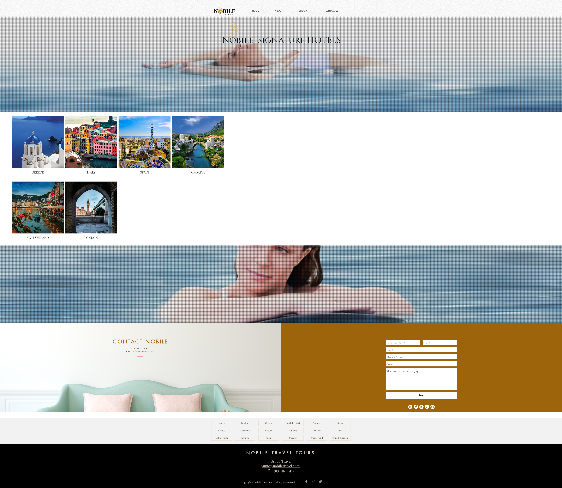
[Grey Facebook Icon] (306, 481)
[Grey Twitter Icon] (320, 481)
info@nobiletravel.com (144, 351)
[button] (221, 423)
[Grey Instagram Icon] (313, 481)
